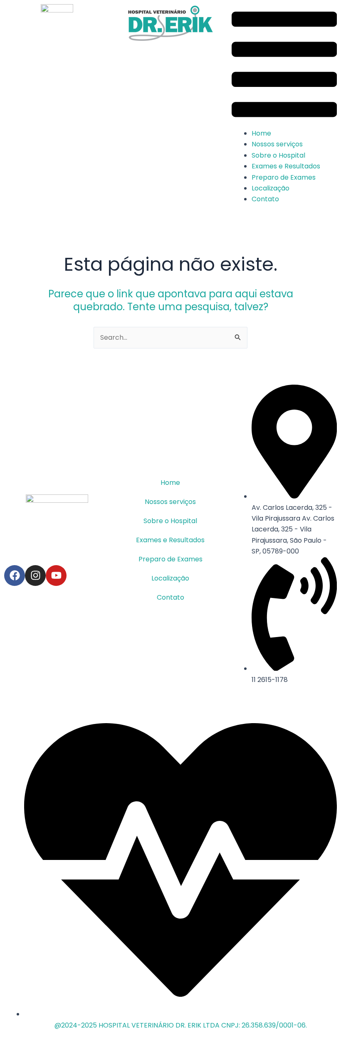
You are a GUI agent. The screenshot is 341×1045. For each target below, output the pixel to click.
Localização (270, 188)
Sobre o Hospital (278, 155)
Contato (265, 199)
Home (261, 133)
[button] (284, 66)
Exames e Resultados (286, 166)
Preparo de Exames (284, 177)
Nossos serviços (277, 144)
